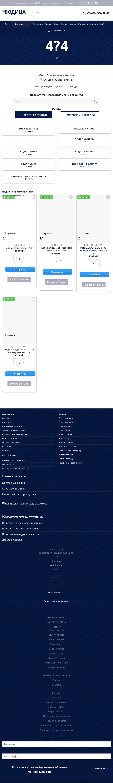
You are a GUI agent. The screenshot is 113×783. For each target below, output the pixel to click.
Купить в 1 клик (19, 279)
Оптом (64, 24)
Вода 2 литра (64, 430)
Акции (73, 24)
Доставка (38, 24)
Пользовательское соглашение (20, 528)
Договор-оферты (12, 539)
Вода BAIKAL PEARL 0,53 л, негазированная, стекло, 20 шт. (93, 251)
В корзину (20, 269)
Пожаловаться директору (14, 460)
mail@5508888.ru (58, 30)
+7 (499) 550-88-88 (98, 13)
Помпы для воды (66, 458)
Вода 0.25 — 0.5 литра (68, 446)
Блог (56, 24)
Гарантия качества (56, 720)
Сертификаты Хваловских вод (15, 468)
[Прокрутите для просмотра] (56, 58)
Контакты (83, 24)
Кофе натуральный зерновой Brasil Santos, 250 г (56, 249)
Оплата (48, 24)
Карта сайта (56, 549)
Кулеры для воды (66, 454)
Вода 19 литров (66, 418)
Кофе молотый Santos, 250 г (19, 248)
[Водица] (18, 13)
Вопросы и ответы (10, 438)
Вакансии (6, 446)
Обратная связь (9, 464)
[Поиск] (6, 24)
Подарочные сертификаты (71, 462)
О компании (8, 414)
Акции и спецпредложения (14, 434)
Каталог (19, 24)
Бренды (94, 24)
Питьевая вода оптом (12, 426)
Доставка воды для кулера (71, 450)
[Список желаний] (81, 3)
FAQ (102, 24)
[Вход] (88, 3)
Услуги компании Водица (13, 430)
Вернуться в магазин (56, 601)
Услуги (69, 3)
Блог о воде (9, 455)
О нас (54, 3)
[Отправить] (95, 101)
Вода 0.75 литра (66, 442)
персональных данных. (39, 772)
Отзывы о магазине (11, 442)
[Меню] (38, 13)
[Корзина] (95, 3)
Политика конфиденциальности (20, 534)
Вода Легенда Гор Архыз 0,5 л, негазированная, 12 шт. (19, 351)
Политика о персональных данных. (22, 523)
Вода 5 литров (65, 426)
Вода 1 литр (64, 438)
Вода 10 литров (66, 422)
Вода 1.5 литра (65, 434)
